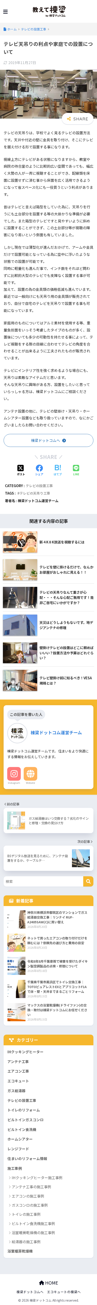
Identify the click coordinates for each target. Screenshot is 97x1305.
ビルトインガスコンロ (25, 1119)
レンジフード (18, 1148)
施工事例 (14, 1168)
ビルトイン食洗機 (21, 1129)
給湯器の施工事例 (26, 1241)
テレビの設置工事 (39, 485)
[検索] (88, 881)
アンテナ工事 (18, 1061)
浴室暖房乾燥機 (20, 1251)
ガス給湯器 (16, 1090)
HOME (51, 1282)
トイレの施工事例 (26, 1214)
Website (30, 782)
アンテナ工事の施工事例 (31, 1186)
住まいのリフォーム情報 (27, 1158)
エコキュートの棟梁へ (64, 1291)
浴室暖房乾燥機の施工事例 (33, 1232)
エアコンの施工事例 (28, 1196)
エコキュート (18, 1080)
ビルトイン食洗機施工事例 (33, 1223)
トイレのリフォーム (23, 1110)
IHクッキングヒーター (25, 1051)
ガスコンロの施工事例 (30, 1205)
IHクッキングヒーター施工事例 (37, 1177)
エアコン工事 (18, 1071)
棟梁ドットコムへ (30, 1291)
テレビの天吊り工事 (35, 493)
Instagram (14, 782)
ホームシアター (20, 1139)
